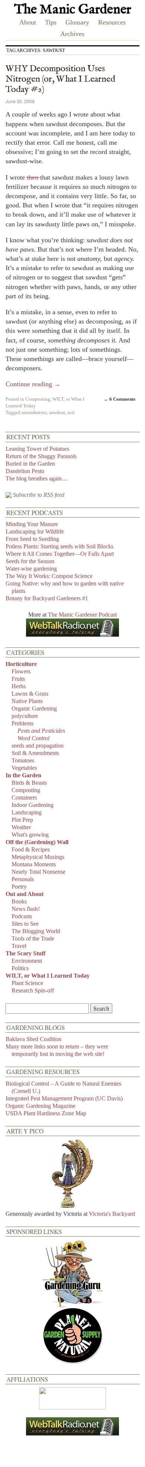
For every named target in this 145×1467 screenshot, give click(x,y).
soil (71, 412)
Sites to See (25, 923)
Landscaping (27, 812)
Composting (37, 399)
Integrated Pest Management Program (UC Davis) (64, 1098)
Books (19, 901)
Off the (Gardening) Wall (37, 842)
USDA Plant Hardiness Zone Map (46, 1113)
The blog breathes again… (37, 478)
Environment (27, 961)
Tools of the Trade (33, 938)
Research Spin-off (33, 990)
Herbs (19, 686)
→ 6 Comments (119, 399)
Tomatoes (23, 760)
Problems (22, 723)
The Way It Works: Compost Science (49, 576)
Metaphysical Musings (38, 857)
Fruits (18, 679)
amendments (34, 412)
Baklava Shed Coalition (33, 1039)
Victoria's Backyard (112, 1214)
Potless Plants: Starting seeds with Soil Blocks (59, 546)
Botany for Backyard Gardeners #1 (47, 598)
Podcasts (22, 916)
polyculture (25, 716)
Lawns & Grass (30, 693)
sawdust (57, 412)
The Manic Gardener (72, 9)
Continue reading (33, 384)
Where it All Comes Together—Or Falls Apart (60, 554)
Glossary (77, 22)
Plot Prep (22, 820)
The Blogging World (36, 931)
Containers (24, 797)
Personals (23, 879)
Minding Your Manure (32, 524)
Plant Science (27, 983)
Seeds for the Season (30, 561)
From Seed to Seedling (32, 539)
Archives (72, 33)
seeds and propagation (38, 745)
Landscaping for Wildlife (35, 531)
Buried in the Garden (30, 463)
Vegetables (24, 768)
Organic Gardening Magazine (40, 1106)
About (27, 22)
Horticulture (21, 664)
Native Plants (27, 701)
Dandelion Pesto (25, 471)
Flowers (21, 671)
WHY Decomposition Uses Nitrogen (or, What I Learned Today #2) (60, 79)
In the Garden (23, 775)
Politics (20, 968)
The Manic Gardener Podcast (82, 614)
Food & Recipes (31, 849)
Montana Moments (34, 864)
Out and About (25, 894)
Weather (21, 827)
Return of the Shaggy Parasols (41, 456)
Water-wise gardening (31, 568)
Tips (51, 22)
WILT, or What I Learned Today (48, 975)
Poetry (19, 886)
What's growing (30, 834)
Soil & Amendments (35, 753)
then (33, 177)
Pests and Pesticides (41, 731)
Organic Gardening (34, 708)
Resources (112, 22)
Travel (19, 946)
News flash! (26, 909)
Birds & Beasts (29, 783)
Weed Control (33, 738)
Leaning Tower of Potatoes (37, 449)
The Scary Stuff (25, 953)
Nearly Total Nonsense (38, 872)
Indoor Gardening (33, 805)
